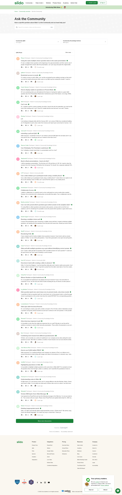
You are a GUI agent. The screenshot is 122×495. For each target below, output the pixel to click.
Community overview (24, 11)
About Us (94, 448)
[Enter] (16, 27)
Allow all (105, 489)
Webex (48, 448)
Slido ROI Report (81, 468)
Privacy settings (105, 485)
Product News (57, 3)
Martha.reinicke (25, 202)
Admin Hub (74, 3)
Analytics (34, 456)
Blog (78, 454)
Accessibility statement (67, 431)
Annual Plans (65, 448)
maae (22, 245)
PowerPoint (49, 445)
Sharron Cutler (25, 145)
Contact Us (94, 445)
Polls (33, 451)
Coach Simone (25, 87)
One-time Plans (65, 445)
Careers (94, 451)
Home (16, 11)
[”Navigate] (20, 442)
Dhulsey (23, 116)
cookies (97, 482)
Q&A (33, 448)
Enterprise (64, 454)
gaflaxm (23, 72)
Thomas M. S (24, 376)
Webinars (79, 451)
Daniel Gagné (24, 216)
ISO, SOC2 (94, 459)
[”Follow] (37, 483)
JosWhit (23, 362)
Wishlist (48, 3)
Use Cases (79, 456)
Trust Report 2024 (81, 465)
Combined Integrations (52, 465)
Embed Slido (50, 462)
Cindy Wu (23, 274)
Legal (93, 462)
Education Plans (66, 451)
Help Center (80, 445)
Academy (66, 3)
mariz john (23, 130)
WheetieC (23, 391)
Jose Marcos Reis (25, 347)
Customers (94, 454)
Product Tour (35, 445)
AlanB (22, 231)
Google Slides (50, 451)
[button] (92, 2)
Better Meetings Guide (82, 459)
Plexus (22, 58)
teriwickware (24, 187)
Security (94, 456)
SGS (22, 101)
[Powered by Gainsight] (61, 428)
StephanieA (24, 158)
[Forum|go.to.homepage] (19, 2)
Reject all (91, 489)
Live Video (49, 459)
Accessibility (95, 465)
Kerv (22, 333)
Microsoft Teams (50, 454)
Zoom (48, 456)
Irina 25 (23, 260)
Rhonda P (23, 318)
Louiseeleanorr (25, 304)
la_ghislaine (24, 289)
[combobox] (34, 27)
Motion (22, 405)
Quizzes (34, 454)
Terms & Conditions (54, 431)
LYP (22, 173)
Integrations (34, 459)
